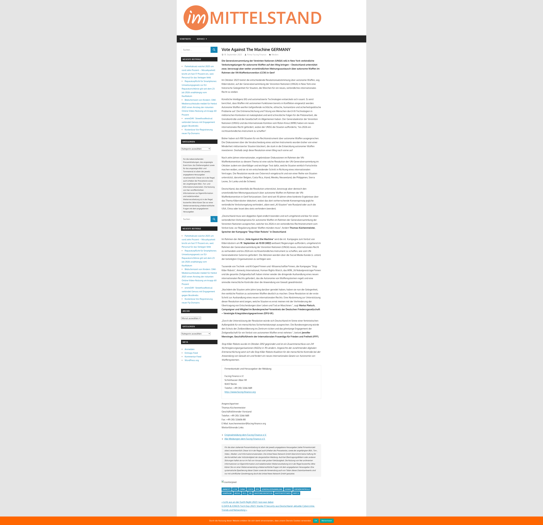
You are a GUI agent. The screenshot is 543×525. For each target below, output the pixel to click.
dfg (257, 489)
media (237, 493)
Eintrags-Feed (191, 353)
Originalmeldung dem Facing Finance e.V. (245, 434)
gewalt (288, 489)
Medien (275, 54)
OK (315, 520)
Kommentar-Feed (193, 356)
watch (296, 493)
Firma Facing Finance (256, 54)
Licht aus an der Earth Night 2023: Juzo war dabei (248, 502)
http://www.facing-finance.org (240, 391)
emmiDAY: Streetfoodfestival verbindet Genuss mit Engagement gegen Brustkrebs (198, 122)
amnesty (226, 489)
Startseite (185, 39)
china (242, 489)
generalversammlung (272, 489)
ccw (235, 489)
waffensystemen (283, 493)
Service (201, 39)
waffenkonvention (263, 493)
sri (250, 493)
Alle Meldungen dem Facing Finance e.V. (244, 438)
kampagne (227, 493)
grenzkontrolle (302, 489)
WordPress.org (192, 360)
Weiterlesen (326, 520)
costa (250, 489)
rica (244, 493)
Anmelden (190, 349)
